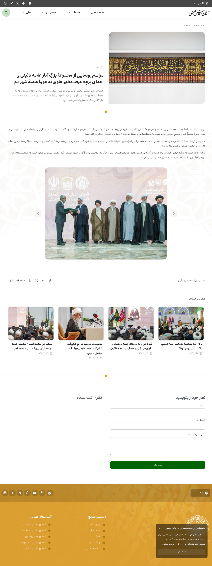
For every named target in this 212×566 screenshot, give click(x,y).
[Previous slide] (174, 213)
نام (202, 406)
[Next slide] (38, 213)
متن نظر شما (196, 434)
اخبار (186, 26)
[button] (106, 213)
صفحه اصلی (198, 26)
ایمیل (201, 420)
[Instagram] (5, 3)
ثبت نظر (182, 552)
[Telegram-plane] (11, 3)
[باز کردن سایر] (23, 13)
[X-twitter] (17, 3)
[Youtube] (34, 493)
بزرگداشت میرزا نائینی (187, 280)
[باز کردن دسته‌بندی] (43, 13)
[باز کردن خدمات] (69, 13)
